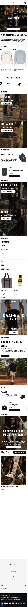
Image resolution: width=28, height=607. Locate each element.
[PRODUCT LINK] (6, 61)
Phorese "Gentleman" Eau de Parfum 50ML (19, 292)
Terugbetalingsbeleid (5, 599)
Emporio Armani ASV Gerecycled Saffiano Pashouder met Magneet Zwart (16, 170)
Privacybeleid (3, 597)
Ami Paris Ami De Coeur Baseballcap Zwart (13, 404)
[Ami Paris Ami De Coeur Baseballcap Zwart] (4, 406)
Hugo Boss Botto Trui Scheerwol (19, 69)
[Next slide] (25, 47)
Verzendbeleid (17, 597)
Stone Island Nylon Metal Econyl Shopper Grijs (5, 292)
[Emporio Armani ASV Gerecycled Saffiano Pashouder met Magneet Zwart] (4, 172)
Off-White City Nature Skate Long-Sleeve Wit (6, 70)
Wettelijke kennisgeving (6, 600)
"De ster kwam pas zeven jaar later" (9, 487)
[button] (2, 2)
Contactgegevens (10, 597)
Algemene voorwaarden (15, 599)
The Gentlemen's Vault (9, 595)
